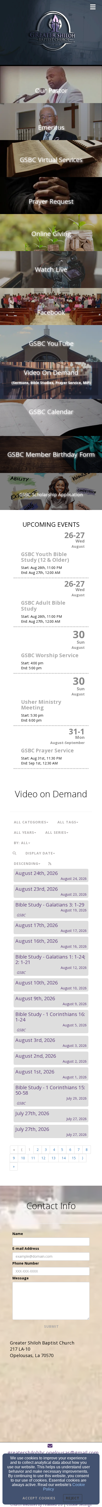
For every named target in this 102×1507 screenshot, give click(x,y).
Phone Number (25, 1263)
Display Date (39, 853)
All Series (55, 832)
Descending (26, 863)
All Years (24, 832)
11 (33, 1158)
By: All (21, 842)
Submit (51, 1326)
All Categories (30, 822)
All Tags (66, 822)
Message (20, 1278)
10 (23, 1158)
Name (17, 1233)
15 (74, 1158)
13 (53, 1158)
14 (64, 1158)
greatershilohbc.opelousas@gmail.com (53, 1452)
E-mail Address (25, 1248)
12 (43, 1158)
